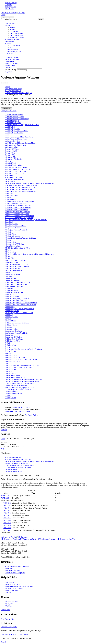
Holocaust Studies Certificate (15, 260)
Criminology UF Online (13, 177)
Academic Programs (17, 37)
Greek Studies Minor (12, 246)
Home (7, 87)
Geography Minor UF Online (15, 226)
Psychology (9, 335)
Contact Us (9, 604)
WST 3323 (7, 510)
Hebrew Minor (10, 252)
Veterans (8, 592)
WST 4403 (7, 530)
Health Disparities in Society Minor (17, 248)
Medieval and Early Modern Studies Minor (20, 305)
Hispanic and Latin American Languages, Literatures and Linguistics (29, 254)
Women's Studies (11, 392)
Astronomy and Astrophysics (15, 145)
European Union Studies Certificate (18, 208)
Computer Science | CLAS (14, 173)
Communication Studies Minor (16, 167)
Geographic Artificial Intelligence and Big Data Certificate (26, 220)
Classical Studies (11, 163)
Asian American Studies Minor (16, 139)
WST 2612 (7, 505)
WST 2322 (7, 503)
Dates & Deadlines (12, 59)
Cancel (3, 642)
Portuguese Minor (11, 329)
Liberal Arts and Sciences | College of (18, 93)
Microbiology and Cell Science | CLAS (19, 313)
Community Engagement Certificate (18, 169)
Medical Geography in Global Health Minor (21, 303)
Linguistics (9, 288)
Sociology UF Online (13, 361)
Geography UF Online (13, 228)
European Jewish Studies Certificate (18, 206)
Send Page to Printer (8, 619)
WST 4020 (7, 528)
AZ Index (8, 5)
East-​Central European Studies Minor (18, 189)
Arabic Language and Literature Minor (19, 137)
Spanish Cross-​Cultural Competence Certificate (22, 365)
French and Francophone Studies (17, 214)
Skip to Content (10, 3)
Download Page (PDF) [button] (9, 627)
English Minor (10, 199)
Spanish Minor (10, 369)
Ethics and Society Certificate (15, 204)
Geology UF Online (12, 236)
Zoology (8, 396)
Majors (12, 27)
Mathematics (9, 294)
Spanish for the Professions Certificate (18, 367)
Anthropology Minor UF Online (16, 131)
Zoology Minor (10, 398)
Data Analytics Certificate (14, 179)
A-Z (11, 47)
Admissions (9, 582)
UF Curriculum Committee (14, 588)
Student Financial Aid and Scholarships (19, 586)
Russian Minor (10, 351)
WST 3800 (5, 498)
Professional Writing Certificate (16, 333)
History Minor (10, 258)
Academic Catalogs (12, 57)
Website (4, 430)
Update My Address (12, 571)
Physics (8, 319)
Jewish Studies (10, 278)
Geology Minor (10, 234)
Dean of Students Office (14, 584)
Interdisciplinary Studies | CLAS (16, 264)
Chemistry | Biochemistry (14, 159)
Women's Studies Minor (13, 394)
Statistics (8, 371)
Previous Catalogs (11, 63)
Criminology (9, 175)
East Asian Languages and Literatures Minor (21, 185)
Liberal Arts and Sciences (21, 407)
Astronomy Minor (11, 147)
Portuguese (9, 327)
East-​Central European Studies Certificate (20, 187)
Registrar (8, 72)
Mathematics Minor (12, 297)
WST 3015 (7, 508)
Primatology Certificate (13, 331)
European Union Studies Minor (16, 210)
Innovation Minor (11, 262)
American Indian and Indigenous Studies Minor (22, 125)
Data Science (10, 181)
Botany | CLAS (10, 155)
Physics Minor (10, 321)
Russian (8, 347)
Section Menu (6, 109)
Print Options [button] (10, 65)
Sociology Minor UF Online (15, 357)
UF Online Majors (16, 33)
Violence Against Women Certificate (18, 390)
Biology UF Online (12, 149)
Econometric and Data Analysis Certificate (20, 191)
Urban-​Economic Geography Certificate (19, 387)
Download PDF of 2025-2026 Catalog (14, 634)
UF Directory (10, 569)
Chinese (8, 161)
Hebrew (8, 250)
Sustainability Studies (13, 375)
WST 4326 (7, 523)
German (8, 240)
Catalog (3, 15)
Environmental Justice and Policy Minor (19, 201)
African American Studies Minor (16, 119)
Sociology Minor (11, 355)
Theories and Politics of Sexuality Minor (19, 383)
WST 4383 (7, 518)
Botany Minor (10, 153)
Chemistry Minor (11, 157)
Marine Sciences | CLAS (14, 292)
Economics (9, 193)
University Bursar (11, 590)
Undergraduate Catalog (13, 89)
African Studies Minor (13, 123)
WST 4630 (7, 520)
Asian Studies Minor (12, 141)
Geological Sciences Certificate (16, 230)
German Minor (10, 242)
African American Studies (14, 117)
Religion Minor (10, 345)
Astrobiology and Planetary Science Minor (20, 143)
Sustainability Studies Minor (15, 377)
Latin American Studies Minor (16, 284)
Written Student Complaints (15, 573)
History (8, 256)
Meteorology (9, 307)
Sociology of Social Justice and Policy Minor (21, 359)
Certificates (14, 31)
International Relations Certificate (17, 266)
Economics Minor (11, 195)
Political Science (11, 325)
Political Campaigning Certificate (17, 323)
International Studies (12, 268)
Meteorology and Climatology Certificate (19, 309)
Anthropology (10, 127)
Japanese (8, 276)
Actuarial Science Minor (14, 115)
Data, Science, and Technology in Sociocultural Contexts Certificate (29, 183)
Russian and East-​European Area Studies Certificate (23, 349)
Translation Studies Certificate (16, 385)
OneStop (8, 606)
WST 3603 (7, 513)
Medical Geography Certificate (16, 301)
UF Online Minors (16, 35)
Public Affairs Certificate (14, 339)
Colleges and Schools (13, 91)
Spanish (8, 363)
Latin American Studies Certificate (17, 282)
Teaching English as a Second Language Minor (22, 381)
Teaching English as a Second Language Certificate (23, 379)
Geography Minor (11, 224)
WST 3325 (5, 496)
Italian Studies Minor (12, 274)
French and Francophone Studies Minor (19, 216)
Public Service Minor (12, 341)
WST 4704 (7, 525)
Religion (8, 343)
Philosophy (9, 315)
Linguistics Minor (11, 290)
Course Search (15, 45)
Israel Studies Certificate (14, 270)
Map (2, 448)
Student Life (9, 61)
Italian (7, 272)
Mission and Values (12, 602)
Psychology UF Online (13, 337)
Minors (12, 29)
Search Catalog (6, 19)
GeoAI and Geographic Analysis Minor (19, 218)
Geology (8, 232)
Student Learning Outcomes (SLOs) (18, 411)
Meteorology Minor (12, 311)
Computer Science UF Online (15, 171)
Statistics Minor (10, 373)
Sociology (9, 353)
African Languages (12, 121)
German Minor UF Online (14, 244)
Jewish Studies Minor (13, 280)
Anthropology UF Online (14, 133)
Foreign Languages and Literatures (17, 212)
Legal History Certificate (14, 286)
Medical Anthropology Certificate (17, 299)
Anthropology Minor (12, 129)
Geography (9, 222)
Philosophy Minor (11, 317)
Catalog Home (10, 7)
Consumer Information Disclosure (17, 567)
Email (3, 439)
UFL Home (9, 9)
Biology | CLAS (11, 151)
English (8, 197)
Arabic (7, 135)
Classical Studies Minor (13, 165)
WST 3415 (7, 515)
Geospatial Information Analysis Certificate (20, 238)
